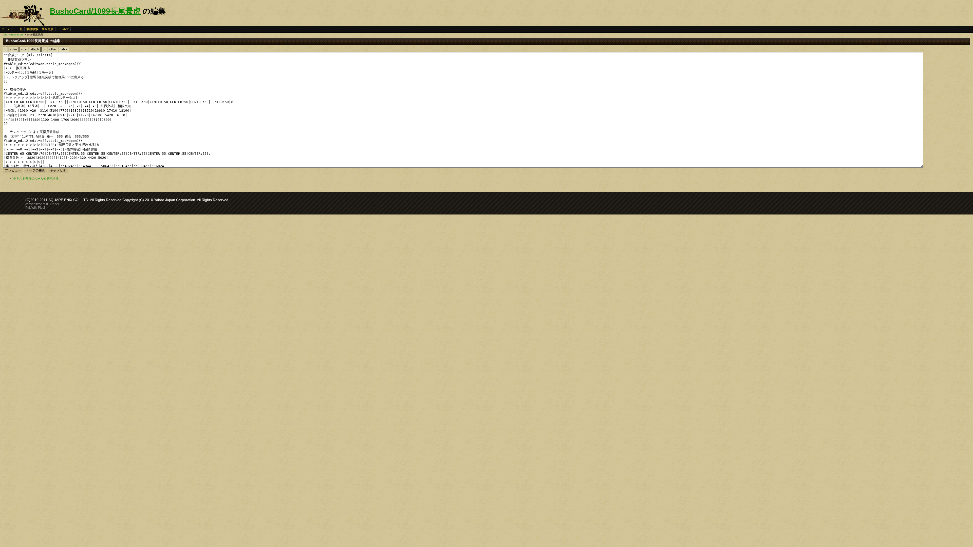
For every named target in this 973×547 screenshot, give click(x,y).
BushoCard (17, 34)
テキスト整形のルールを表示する (36, 178)
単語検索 (32, 29)
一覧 (20, 29)
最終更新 (48, 29)
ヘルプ (64, 29)
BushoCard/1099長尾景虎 (95, 11)
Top (5, 34)
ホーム (6, 29)
